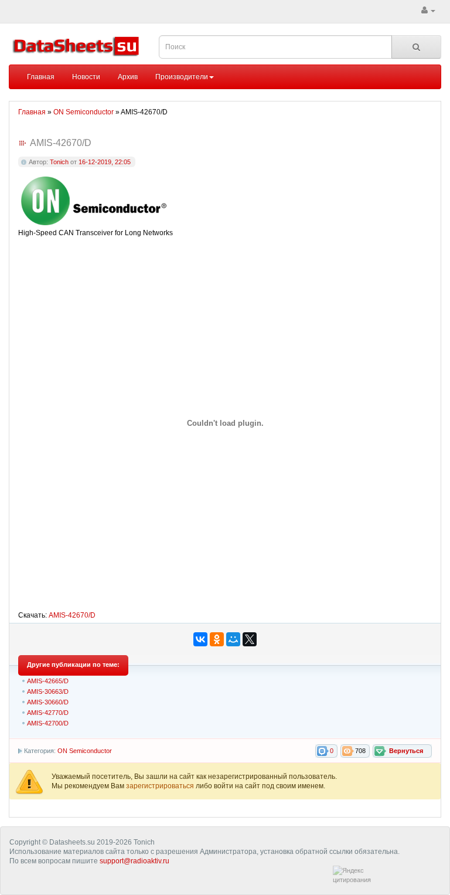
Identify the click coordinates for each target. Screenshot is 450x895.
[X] (250, 639)
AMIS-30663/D (48, 691)
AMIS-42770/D (48, 712)
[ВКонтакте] (200, 639)
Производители (181, 77)
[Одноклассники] (217, 639)
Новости (86, 77)
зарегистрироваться (161, 786)
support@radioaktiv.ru (134, 861)
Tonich (59, 161)
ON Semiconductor (84, 750)
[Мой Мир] (233, 639)
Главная (40, 77)
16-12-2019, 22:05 (105, 161)
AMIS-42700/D (48, 723)
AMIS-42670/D (72, 615)
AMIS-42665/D (48, 680)
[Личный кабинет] (428, 10)
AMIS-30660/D (48, 702)
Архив (128, 77)
